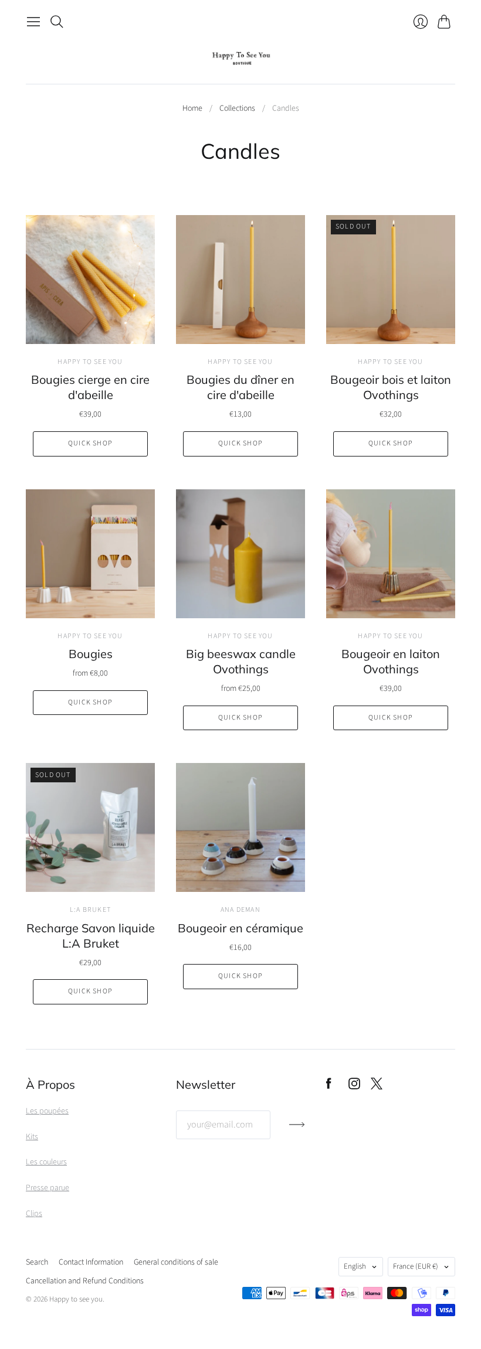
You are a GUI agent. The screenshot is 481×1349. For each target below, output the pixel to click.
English (355, 1266)
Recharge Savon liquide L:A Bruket (90, 936)
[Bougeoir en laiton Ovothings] (390, 553)
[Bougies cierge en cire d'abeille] (90, 279)
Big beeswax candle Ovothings (241, 661)
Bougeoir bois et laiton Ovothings (390, 387)
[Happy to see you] (241, 58)
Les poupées (47, 1111)
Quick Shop (90, 443)
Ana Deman (240, 910)
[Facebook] (328, 1086)
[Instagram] (354, 1086)
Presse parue (47, 1188)
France (415, 1266)
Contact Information (91, 1262)
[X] (376, 1086)
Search (37, 1262)
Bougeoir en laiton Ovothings (390, 661)
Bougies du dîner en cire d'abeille (240, 387)
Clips (34, 1213)
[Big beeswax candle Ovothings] (240, 553)
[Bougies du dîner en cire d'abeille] (240, 279)
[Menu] (33, 21)
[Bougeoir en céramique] (240, 827)
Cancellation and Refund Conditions (85, 1281)
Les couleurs (46, 1162)
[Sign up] (297, 1129)
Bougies (91, 653)
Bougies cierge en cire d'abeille (90, 387)
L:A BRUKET (90, 910)
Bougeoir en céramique (240, 928)
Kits (32, 1137)
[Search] (57, 22)
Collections (237, 108)
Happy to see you (90, 362)
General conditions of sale (176, 1262)
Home (192, 108)
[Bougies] (90, 553)
